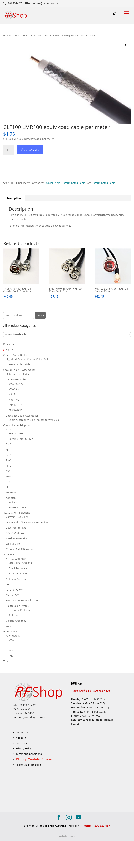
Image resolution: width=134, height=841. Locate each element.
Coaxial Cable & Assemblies (19, 369)
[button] (125, 45)
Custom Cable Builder (16, 355)
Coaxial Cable (18, 35)
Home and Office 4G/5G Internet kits (27, 522)
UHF (8, 487)
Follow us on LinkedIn (28, 764)
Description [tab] (14, 198)
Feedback (21, 743)
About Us (21, 737)
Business (8, 344)
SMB (8, 444)
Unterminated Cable (37, 35)
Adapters (11, 498)
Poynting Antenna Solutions (22, 600)
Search (40, 315)
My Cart (10, 349)
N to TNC (14, 399)
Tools (6, 661)
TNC (8, 460)
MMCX (9, 476)
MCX (8, 471)
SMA (8, 429)
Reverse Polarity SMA (21, 438)
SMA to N (14, 388)
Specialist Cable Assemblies (22, 415)
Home (6, 35)
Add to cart (30, 149)
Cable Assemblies (16, 379)
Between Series (18, 507)
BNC (8, 455)
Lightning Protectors (20, 610)
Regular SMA (16, 433)
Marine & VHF (14, 595)
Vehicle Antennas (16, 620)
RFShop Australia (55, 826)
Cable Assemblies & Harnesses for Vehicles (34, 419)
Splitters (13, 615)
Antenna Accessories (18, 579)
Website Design (67, 836)
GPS (8, 584)
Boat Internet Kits (16, 527)
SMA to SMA (16, 383)
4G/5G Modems (15, 533)
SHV (8, 482)
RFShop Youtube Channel (35, 759)
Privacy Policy (23, 748)
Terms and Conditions (29, 753)
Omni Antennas (18, 568)
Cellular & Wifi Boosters (19, 549)
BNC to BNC (15, 410)
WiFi (8, 626)
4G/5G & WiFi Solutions (16, 512)
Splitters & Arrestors (18, 605)
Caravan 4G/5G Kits (17, 517)
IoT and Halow (14, 589)
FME (8, 465)
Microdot (11, 492)
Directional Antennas (21, 562)
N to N (12, 394)
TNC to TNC (15, 405)
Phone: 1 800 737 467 (96, 826)
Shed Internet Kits (16, 538)
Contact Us (22, 732)
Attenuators (10, 631)
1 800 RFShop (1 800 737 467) (90, 690)
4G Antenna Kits (18, 573)
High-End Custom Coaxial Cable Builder (29, 359)
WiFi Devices (13, 543)
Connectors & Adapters (16, 425)
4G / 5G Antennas (16, 558)
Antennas (8, 554)
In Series (14, 502)
